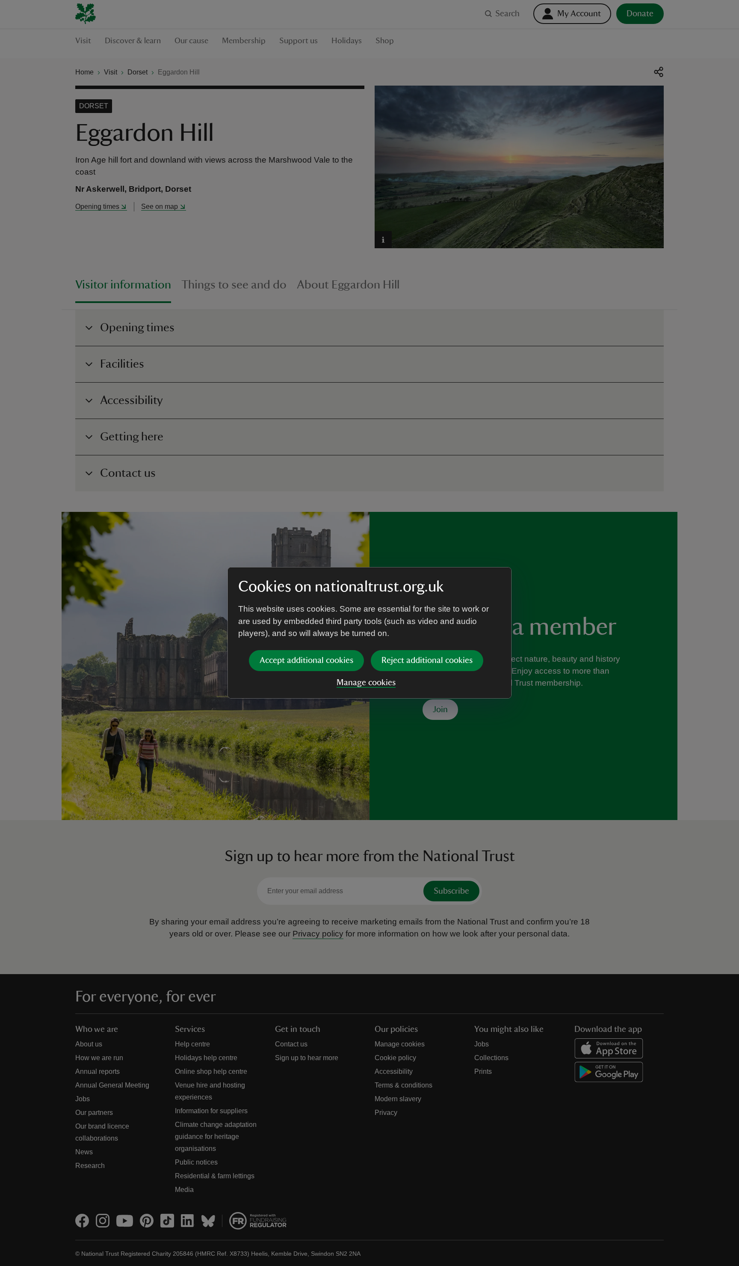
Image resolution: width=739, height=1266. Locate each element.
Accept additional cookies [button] (306, 660)
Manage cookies (366, 682)
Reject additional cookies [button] (427, 660)
